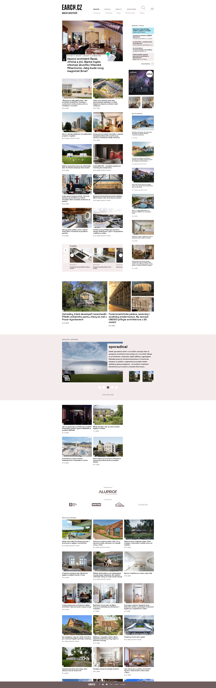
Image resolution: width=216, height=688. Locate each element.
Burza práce (131, 9)
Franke (73, 246)
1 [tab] (99, 387)
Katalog (107, 9)
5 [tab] (116, 387)
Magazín (96, 9)
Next (121, 255)
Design (119, 13)
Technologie (108, 13)
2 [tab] (104, 387)
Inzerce (116, 684)
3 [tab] (108, 387)
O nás (111, 684)
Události (142, 13)
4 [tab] (112, 387)
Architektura (96, 13)
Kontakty (123, 684)
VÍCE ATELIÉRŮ (108, 394)
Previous (72, 255)
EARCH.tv (119, 9)
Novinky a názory (130, 13)
